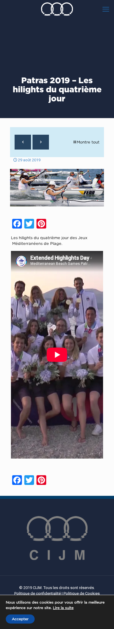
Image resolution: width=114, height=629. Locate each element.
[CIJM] (57, 9)
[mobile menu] (106, 9)
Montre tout (88, 142)
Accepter (20, 619)
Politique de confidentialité (37, 593)
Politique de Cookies (82, 593)
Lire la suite (63, 608)
